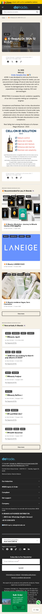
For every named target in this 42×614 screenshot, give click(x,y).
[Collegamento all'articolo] (21, 212)
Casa (3, 17)
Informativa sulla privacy (28, 575)
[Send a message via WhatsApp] (38, 602)
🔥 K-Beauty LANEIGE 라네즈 (14, 264)
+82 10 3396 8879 (8, 520)
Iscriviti (21, 568)
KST (25, 469)
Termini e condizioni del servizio (21, 577)
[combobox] (21, 12)
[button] (3, 7)
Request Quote (19, 607)
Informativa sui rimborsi (13, 575)
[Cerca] (37, 12)
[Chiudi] (25, 593)
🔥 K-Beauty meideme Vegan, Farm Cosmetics (17, 303)
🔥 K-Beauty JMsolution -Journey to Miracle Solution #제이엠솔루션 (20, 225)
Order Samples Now (19, 75)
